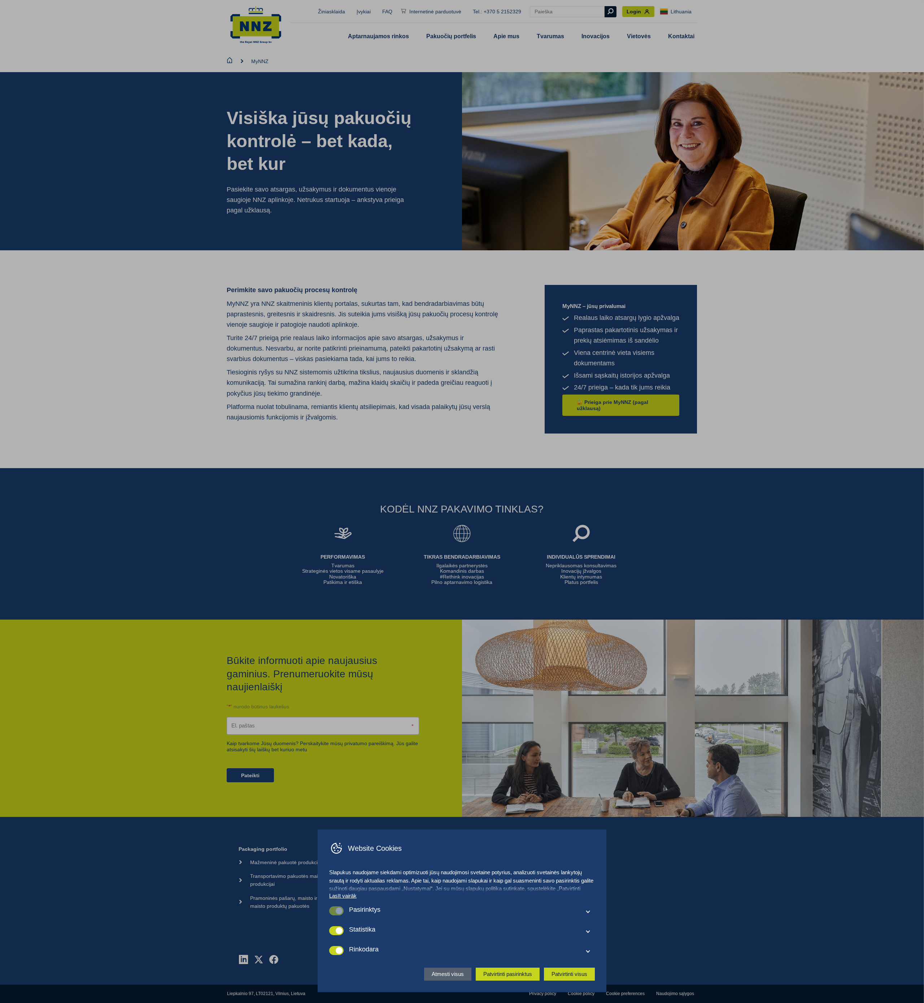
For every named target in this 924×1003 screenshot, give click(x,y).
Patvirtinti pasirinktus (507, 974)
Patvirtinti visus (569, 974)
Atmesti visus (448, 974)
